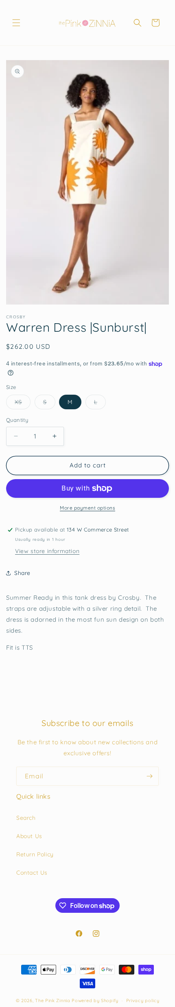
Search (26, 817)
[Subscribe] (149, 776)
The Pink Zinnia (52, 1000)
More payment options (87, 508)
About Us (29, 836)
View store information (47, 551)
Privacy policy (143, 1000)
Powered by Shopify (95, 1000)
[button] (16, 23)
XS (23, 403)
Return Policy (35, 854)
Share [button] (22, 573)
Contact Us (32, 872)
